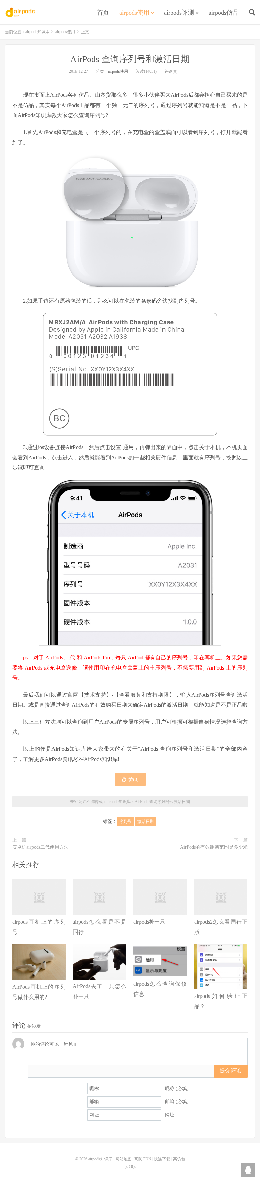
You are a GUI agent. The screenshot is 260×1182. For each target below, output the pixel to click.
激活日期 (145, 821)
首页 (103, 12)
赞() (133, 779)
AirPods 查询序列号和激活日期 (130, 59)
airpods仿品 (224, 12)
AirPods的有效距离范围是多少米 (214, 847)
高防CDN (142, 1159)
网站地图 (123, 1159)
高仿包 (179, 1159)
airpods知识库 (20, 12)
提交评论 (230, 1070)
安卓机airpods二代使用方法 (40, 847)
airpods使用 (134, 12)
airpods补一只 (149, 922)
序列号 (125, 821)
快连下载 (162, 1159)
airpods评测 (179, 12)
